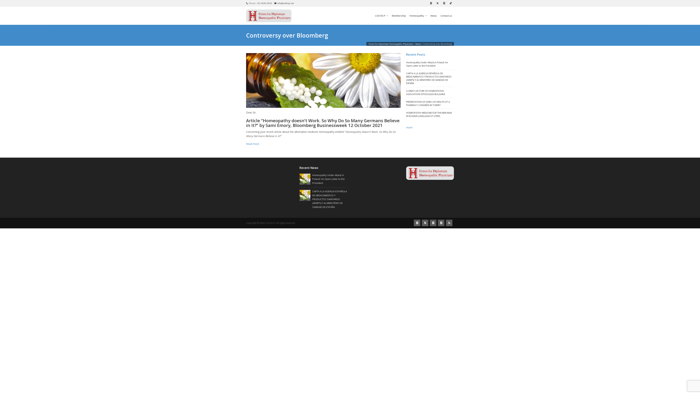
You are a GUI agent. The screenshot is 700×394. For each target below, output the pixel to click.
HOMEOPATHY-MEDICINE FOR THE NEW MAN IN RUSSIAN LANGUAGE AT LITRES (429, 114)
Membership (399, 15)
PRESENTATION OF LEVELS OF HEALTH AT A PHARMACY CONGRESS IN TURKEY (428, 103)
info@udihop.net (285, 3)
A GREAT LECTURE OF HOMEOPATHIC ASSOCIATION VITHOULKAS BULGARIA (425, 92)
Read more (252, 144)
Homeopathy (417, 15)
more (409, 127)
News (434, 15)
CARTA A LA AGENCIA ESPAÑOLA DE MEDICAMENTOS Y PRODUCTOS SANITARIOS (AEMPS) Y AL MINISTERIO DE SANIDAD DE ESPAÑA (428, 78)
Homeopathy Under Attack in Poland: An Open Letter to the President (427, 64)
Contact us (446, 15)
